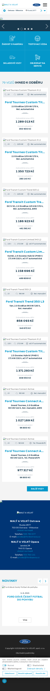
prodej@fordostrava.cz (28, 536)
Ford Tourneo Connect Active (27, 401)
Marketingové (15, 668)
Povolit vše (40, 673)
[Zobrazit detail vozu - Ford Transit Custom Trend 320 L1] (20, 190)
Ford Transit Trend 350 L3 (25, 302)
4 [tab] (28, 29)
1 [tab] (18, 29)
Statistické (38, 665)
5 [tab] (32, 29)
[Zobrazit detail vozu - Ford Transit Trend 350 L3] (20, 289)
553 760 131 (29, 554)
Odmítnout (9, 673)
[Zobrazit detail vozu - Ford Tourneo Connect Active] (20, 389)
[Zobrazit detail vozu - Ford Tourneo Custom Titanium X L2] (20, 339)
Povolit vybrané (25, 673)
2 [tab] (22, 29)
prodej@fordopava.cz (28, 557)
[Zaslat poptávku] (29, 90)
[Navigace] (45, 5)
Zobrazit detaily (35, 668)
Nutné (11, 665)
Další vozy (37, 488)
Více (25, 620)
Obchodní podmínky (25, 653)
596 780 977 (29, 534)
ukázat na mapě (25, 530)
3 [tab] (25, 29)
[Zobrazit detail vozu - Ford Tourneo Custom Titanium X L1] (20, 90)
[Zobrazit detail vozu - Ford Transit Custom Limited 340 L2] (20, 239)
